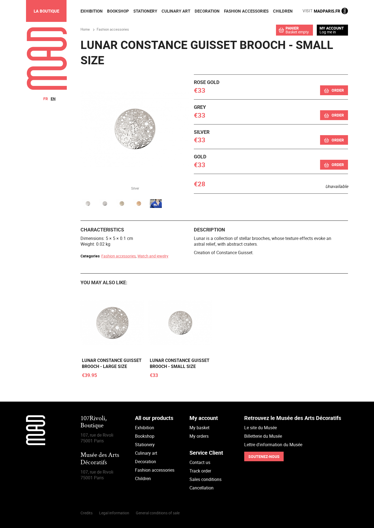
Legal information (114, 512)
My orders (199, 436)
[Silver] (87, 204)
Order (338, 90)
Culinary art (146, 453)
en (53, 98)
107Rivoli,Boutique (93, 422)
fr (45, 98)
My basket (199, 428)
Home (85, 29)
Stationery (145, 445)
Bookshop (144, 436)
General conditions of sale (158, 512)
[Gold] (121, 204)
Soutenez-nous (264, 456)
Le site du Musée (260, 428)
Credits (86, 512)
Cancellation (201, 488)
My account (332, 28)
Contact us (199, 462)
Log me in (328, 31)
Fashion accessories (118, 256)
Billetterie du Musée (263, 436)
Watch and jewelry (152, 256)
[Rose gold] (138, 204)
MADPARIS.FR (322, 11)
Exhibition (144, 428)
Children (143, 478)
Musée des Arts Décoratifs (99, 459)
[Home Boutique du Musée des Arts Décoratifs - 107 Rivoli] (47, 88)
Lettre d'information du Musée (273, 445)
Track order (200, 471)
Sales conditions (205, 479)
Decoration (145, 462)
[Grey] (104, 204)
